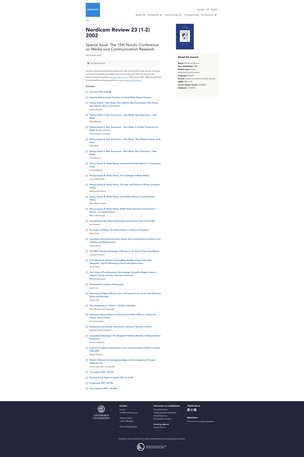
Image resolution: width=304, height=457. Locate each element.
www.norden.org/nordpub (130, 80)
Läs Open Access (97, 63)
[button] (145, 15)
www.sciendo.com (120, 77)
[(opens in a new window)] (152, 447)
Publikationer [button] (153, 15)
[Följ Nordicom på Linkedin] (188, 410)
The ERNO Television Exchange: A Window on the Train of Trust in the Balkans (124, 251)
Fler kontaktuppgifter (129, 427)
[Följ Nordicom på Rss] (195, 410)
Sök (207, 10)
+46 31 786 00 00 (126, 421)
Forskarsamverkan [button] (191, 15)
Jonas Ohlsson (159, 427)
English (214, 10)
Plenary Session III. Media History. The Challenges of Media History (119, 176)
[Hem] (94, 10)
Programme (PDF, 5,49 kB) (101, 383)
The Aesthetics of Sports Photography (106, 285)
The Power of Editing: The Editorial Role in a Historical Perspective (119, 230)
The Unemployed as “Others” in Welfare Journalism (112, 306)
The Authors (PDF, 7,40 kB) (101, 372)
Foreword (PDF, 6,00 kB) (100, 92)
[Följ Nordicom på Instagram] (192, 410)
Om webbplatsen (160, 410)
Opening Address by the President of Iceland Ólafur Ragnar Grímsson (120, 98)
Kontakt (201, 10)
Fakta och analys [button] (171, 15)
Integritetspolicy (160, 416)
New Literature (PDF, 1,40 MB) (103, 389)
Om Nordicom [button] (207, 15)
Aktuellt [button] (139, 15)
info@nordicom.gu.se (129, 413)
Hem (88, 20)
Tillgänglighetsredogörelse (164, 413)
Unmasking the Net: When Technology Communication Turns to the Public (122, 221)
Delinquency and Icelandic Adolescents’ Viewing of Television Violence (121, 327)
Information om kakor (162, 419)
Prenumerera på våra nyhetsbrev (200, 422)
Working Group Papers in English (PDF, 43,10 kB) (111, 378)
